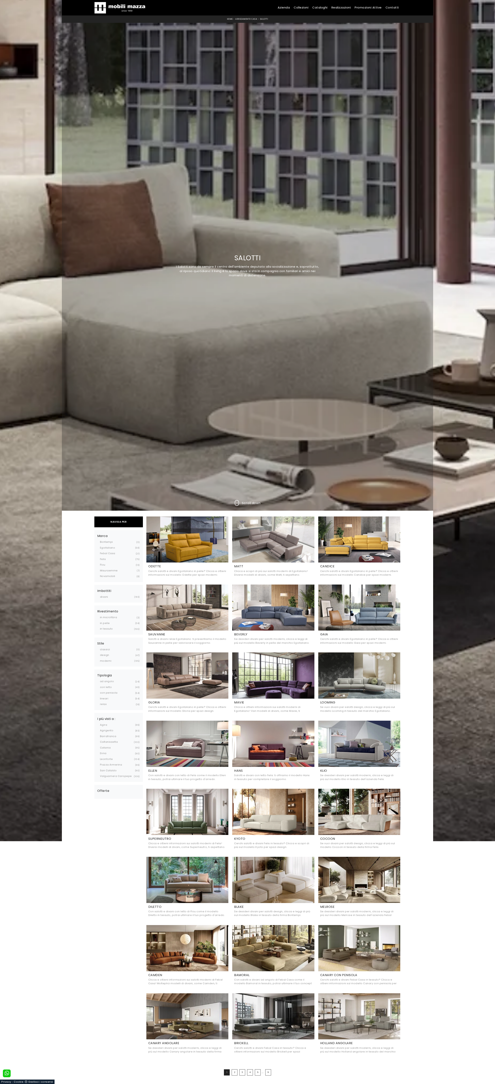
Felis (103, 559)
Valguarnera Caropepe (116, 776)
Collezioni (301, 8)
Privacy (6, 1082)
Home (230, 19)
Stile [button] (100, 643)
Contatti (392, 8)
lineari (104, 698)
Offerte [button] (103, 791)
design (104, 655)
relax (103, 704)
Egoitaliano (107, 548)
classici (105, 649)
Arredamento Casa (246, 19)
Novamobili (107, 576)
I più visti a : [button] (106, 719)
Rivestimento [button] (107, 611)
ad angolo (107, 681)
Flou (102, 565)
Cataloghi (320, 8)
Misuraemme (109, 570)
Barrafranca (108, 736)
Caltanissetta (109, 742)
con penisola (109, 693)
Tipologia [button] (104, 675)
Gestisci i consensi (40, 1082)
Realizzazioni (341, 8)
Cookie (18, 1082)
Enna (103, 753)
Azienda (284, 8)
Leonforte (106, 759)
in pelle (105, 623)
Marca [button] (102, 536)
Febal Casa (107, 553)
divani (104, 597)
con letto (106, 687)
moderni (106, 661)
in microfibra (108, 617)
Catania (105, 747)
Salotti (264, 19)
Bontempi (106, 542)
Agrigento (107, 730)
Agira (103, 725)
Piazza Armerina (111, 764)
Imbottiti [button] (104, 591)
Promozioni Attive (368, 8)
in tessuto (106, 629)
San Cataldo (108, 770)
